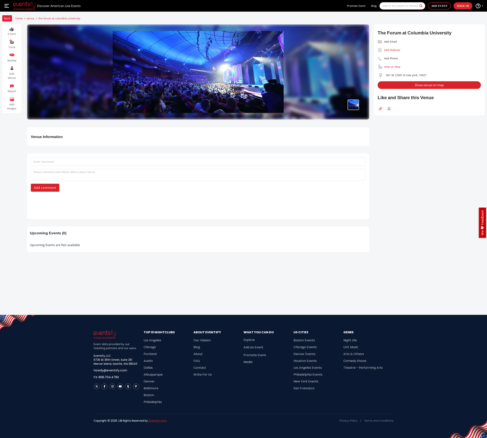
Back (7, 18)
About (198, 354)
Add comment (45, 188)
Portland (150, 354)
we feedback (482, 222)
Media (248, 362)
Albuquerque (153, 374)
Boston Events (304, 340)
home (19, 18)
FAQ (196, 361)
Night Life (350, 340)
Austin (148, 361)
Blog (374, 6)
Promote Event (356, 6)
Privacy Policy (348, 421)
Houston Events (305, 361)
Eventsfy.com (158, 421)
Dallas (148, 367)
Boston (149, 395)
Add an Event (253, 347)
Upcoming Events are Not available (55, 245)
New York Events (306, 381)
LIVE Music (350, 347)
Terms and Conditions (378, 421)
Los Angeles (152, 340)
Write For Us (202, 374)
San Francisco (304, 388)
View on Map (392, 67)
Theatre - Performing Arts (363, 367)
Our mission (202, 340)
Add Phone (391, 58)
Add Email (390, 41)
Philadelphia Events (308, 374)
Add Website (392, 50)
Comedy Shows (354, 361)
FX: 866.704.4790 (106, 377)
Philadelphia (153, 402)
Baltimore (151, 388)
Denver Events (304, 354)
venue (30, 18)
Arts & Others (353, 354)
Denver (149, 381)
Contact (199, 367)
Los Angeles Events (308, 367)
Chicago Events (305, 347)
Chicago (150, 347)
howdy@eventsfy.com (110, 370)
